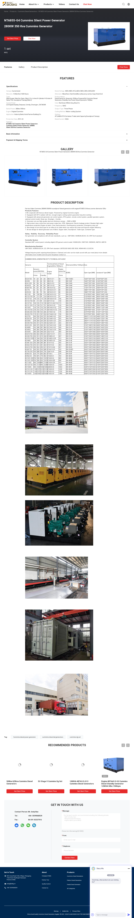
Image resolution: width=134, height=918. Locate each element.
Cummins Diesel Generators (27, 11)
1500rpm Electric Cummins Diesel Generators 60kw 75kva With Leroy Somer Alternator (51, 783)
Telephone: (66, 846)
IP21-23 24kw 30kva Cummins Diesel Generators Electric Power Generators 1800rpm (114, 783)
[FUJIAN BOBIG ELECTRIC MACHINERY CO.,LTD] (10, 3)
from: (65, 835)
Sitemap (56, 911)
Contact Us (45, 888)
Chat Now (31, 39)
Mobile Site (65, 911)
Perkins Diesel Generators (74, 880)
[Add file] (92, 914)
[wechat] (28, 825)
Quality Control (46, 884)
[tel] (40, 825)
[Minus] (129, 868)
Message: (66, 811)
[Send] (128, 914)
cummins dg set (75, 737)
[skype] (34, 825)
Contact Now (70, 858)
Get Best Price (12, 39)
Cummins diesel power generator (24, 737)
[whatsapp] (22, 825)
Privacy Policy (76, 911)
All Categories (71, 888)
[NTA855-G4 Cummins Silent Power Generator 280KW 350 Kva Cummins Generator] (109, 36)
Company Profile (46, 876)
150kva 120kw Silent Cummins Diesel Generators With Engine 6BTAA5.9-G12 (19, 783)
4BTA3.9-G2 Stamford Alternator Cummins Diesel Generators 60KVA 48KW (81, 783)
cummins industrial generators (52, 737)
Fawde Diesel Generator (73, 884)
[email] (16, 825)
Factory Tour (45, 880)
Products (13, 11)
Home (6, 11)
